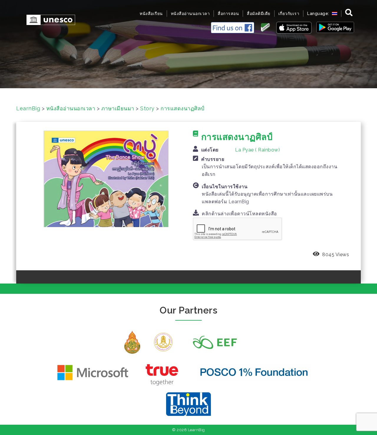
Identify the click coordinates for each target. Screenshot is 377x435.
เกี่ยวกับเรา (289, 13)
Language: (318, 13)
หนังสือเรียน (151, 13)
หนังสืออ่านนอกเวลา (190, 13)
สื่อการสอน (228, 13)
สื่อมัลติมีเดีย (258, 13)
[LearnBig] (48, 19)
